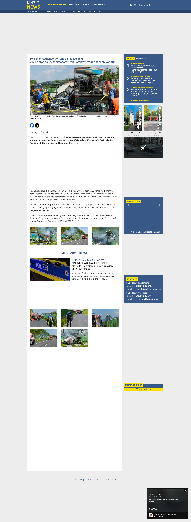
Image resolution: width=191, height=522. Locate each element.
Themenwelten (77, 11)
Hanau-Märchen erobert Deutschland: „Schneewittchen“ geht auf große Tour (144, 68)
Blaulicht (32, 11)
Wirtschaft (60, 11)
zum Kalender (143, 389)
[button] (32, 125)
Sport (101, 11)
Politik (91, 11)
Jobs (85, 4)
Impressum (93, 479)
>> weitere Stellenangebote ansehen (144, 232)
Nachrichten (57, 4)
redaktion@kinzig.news (149, 289)
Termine (74, 4)
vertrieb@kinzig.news (148, 299)
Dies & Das (46, 11)
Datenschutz (110, 479)
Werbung (98, 4)
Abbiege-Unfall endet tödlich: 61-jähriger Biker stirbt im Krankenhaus (143, 80)
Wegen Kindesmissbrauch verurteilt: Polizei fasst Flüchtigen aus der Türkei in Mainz (144, 92)
